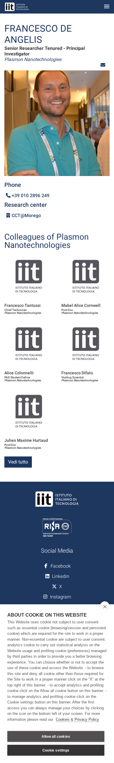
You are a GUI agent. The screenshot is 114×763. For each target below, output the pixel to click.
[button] (103, 65)
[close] (105, 606)
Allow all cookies (56, 737)
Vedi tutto (18, 462)
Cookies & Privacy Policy (77, 719)
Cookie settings (55, 750)
